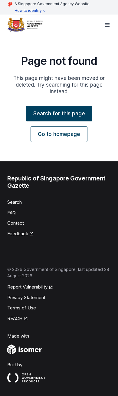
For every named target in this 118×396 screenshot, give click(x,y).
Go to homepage (59, 134)
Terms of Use (21, 308)
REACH (17, 318)
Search (14, 202)
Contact (15, 223)
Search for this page (59, 114)
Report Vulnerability (27, 287)
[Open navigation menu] (107, 25)
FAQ (11, 213)
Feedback (20, 234)
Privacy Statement (26, 297)
